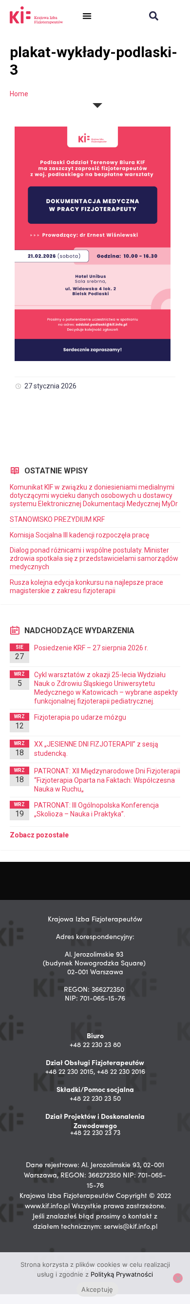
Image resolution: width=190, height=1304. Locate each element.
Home (19, 94)
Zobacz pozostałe (39, 835)
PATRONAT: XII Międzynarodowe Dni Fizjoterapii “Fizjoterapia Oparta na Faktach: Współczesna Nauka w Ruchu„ (107, 779)
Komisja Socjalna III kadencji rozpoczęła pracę (79, 535)
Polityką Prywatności (122, 1274)
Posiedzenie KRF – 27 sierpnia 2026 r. (91, 648)
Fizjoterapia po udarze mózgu (80, 717)
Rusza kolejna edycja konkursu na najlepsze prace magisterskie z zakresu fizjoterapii (86, 586)
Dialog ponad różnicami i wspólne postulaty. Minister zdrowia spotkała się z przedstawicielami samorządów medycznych (94, 558)
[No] (178, 1278)
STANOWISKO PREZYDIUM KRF (57, 519)
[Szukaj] (153, 15)
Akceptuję (97, 1289)
